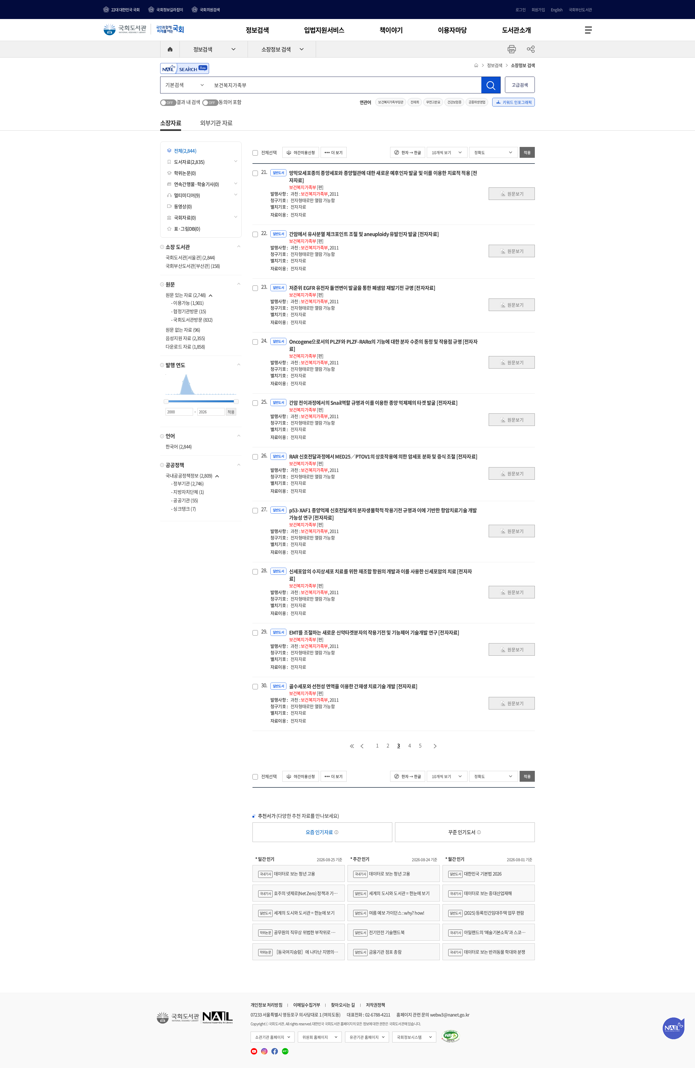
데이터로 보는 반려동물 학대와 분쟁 (487, 951)
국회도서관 (125, 29)
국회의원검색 (210, 9)
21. (263, 172)
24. (263, 340)
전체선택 (269, 152)
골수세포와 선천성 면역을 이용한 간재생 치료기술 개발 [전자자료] (353, 689)
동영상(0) (183, 206)
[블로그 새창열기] (285, 1049)
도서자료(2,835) (189, 161)
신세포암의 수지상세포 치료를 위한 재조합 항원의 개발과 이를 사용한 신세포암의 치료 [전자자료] (380, 578)
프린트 (512, 49)
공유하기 (531, 49)
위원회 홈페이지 (315, 1037)
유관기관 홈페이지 (364, 1037)
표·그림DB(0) (187, 228)
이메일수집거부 (306, 1004)
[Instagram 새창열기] (264, 1049)
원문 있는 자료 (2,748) (186, 294)
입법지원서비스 (324, 30)
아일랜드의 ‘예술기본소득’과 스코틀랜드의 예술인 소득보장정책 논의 (488, 935)
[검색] (490, 85)
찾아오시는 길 (343, 1004)
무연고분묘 (433, 102)
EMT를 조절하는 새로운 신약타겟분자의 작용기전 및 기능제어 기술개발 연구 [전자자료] (374, 636)
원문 (170, 284)
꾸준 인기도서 (462, 832)
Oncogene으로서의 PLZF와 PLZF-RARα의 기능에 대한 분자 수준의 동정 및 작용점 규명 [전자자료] (383, 348)
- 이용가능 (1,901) (187, 302)
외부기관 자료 (216, 122)
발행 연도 (175, 365)
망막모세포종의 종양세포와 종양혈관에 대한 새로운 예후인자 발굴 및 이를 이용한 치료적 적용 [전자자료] (383, 179)
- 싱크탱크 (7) (183, 508)
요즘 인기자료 (320, 832)
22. (263, 233)
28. (263, 570)
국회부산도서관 (580, 9)
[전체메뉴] (588, 30)
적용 (527, 152)
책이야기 (391, 30)
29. (263, 631)
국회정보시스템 (409, 1037)
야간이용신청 (304, 152)
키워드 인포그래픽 (517, 102)
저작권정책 (375, 1004)
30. (263, 685)
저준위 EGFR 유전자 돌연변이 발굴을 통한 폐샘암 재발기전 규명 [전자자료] (362, 291)
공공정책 (175, 465)
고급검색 (520, 84)
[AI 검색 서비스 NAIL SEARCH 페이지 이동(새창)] (184, 68)
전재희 (414, 102)
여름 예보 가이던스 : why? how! (389, 912)
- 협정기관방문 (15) (188, 311)
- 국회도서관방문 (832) (192, 319)
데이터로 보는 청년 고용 (287, 873)
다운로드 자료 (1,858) (185, 346)
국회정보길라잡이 (169, 9)
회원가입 (538, 9)
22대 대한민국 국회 (125, 9)
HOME (170, 49)
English (557, 9)
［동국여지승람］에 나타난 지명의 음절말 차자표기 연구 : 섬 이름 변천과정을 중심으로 (298, 954)
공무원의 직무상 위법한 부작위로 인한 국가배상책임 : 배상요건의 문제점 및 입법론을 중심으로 (298, 935)
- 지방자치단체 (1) (187, 491)
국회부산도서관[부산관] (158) (193, 265)
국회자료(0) (185, 217)
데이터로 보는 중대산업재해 (481, 893)
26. (263, 455)
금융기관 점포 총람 (378, 951)
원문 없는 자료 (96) (183, 329)
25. (263, 401)
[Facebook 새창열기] (275, 1049)
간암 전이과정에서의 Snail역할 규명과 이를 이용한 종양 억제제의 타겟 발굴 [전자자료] (373, 406)
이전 (362, 746)
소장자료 (170, 122)
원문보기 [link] (515, 193)
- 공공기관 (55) (184, 500)
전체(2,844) (185, 150)
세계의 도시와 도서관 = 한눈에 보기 (297, 912)
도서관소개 (516, 30)
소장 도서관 (178, 247)
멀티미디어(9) (187, 195)
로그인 (521, 9)
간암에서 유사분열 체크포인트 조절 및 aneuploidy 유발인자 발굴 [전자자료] (364, 237)
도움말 (336, 832)
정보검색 (257, 30)
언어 (170, 436)
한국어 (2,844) (179, 446)
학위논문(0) (185, 172)
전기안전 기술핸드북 (380, 932)
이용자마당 (452, 30)
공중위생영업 (477, 102)
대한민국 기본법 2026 (475, 873)
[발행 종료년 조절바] (236, 401)
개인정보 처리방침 (266, 1004)
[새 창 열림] (450, 1036)
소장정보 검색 (275, 49)
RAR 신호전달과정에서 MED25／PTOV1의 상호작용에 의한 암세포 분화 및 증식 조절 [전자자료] (383, 460)
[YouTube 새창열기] (254, 1049)
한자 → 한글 (411, 152)
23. (263, 287)
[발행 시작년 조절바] (166, 401)
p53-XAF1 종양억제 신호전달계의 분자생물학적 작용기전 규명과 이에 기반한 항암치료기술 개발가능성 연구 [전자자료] (383, 517)
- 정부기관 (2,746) (187, 483)
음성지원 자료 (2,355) (185, 338)
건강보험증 (454, 102)
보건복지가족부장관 (390, 102)
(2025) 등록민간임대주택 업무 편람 (487, 912)
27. (263, 509)
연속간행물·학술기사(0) (196, 184)
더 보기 (337, 152)
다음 (435, 746)
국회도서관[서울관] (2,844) (190, 257)
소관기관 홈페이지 (269, 1037)
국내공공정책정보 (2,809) (189, 475)
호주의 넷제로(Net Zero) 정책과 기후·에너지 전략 (297, 895)
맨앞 (352, 746)
